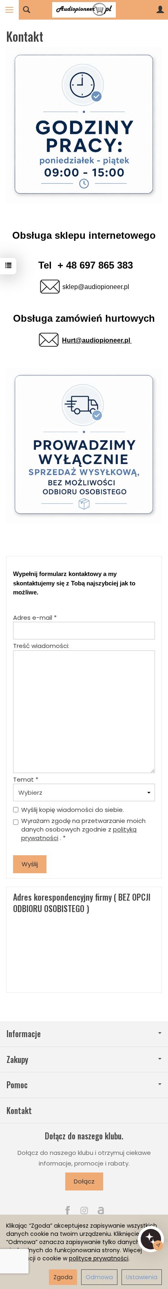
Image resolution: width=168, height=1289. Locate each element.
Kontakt (19, 1110)
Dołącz (84, 1181)
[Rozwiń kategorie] (9, 10)
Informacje (24, 1034)
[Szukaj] (26, 10)
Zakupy (17, 1059)
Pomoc (17, 1085)
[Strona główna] (84, 10)
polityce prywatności (98, 1258)
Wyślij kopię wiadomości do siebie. (72, 809)
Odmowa (99, 1277)
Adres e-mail (35, 617)
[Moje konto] (160, 10)
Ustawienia (141, 1277)
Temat (25, 779)
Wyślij (30, 864)
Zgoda (63, 1277)
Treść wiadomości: (41, 645)
